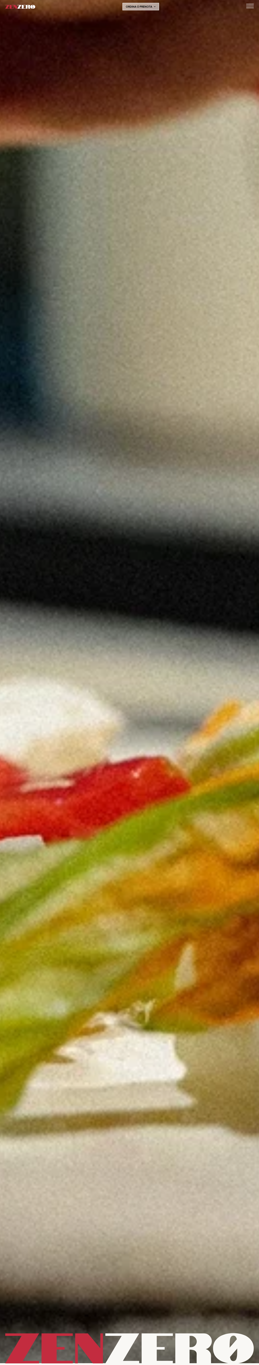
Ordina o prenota (139, 6)
